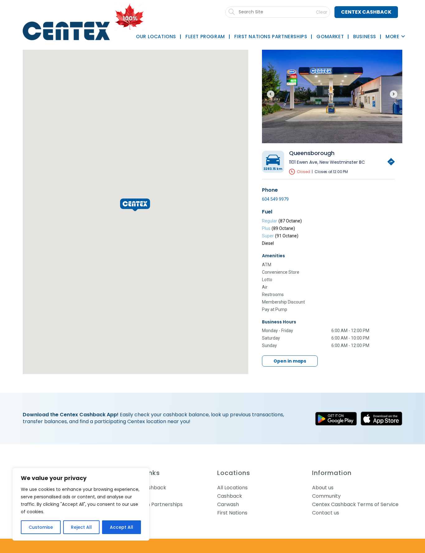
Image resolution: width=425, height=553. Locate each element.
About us (323, 487)
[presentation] (270, 94)
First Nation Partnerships (152, 504)
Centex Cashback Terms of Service (355, 504)
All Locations (232, 487)
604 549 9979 (275, 199)
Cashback (229, 496)
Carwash (228, 504)
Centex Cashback (366, 12)
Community (326, 496)
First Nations (232, 512)
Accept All (121, 527)
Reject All (81, 527)
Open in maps (289, 361)
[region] (80, 504)
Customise (41, 527)
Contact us (325, 512)
